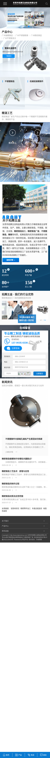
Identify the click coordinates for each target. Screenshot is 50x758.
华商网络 (39, 539)
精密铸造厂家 (28, 537)
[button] (21, 26)
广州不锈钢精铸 (21, 35)
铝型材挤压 (15, 508)
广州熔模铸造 (7, 35)
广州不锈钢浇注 (9, 38)
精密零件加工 (26, 508)
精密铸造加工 (19, 537)
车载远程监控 (37, 508)
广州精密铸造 (36, 35)
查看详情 (10, 260)
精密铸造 (12, 537)
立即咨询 (15, 348)
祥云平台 (25, 539)
